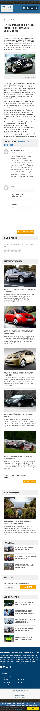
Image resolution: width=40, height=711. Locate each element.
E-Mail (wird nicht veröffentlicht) (17, 195)
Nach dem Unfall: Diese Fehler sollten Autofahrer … (25, 612)
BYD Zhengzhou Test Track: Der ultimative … (24, 566)
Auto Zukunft (13, 659)
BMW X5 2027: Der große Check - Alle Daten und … (24, 603)
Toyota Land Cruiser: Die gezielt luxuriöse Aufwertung (19, 290)
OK (33, 708)
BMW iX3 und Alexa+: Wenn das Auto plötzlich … (25, 621)
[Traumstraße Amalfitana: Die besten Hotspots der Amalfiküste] (20, 508)
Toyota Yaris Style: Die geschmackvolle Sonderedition (18, 332)
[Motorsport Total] (20, 696)
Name (13, 186)
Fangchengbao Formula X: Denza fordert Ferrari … (24, 638)
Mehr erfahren (19, 709)
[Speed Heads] (7, 8)
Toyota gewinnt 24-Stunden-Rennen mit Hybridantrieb (18, 457)
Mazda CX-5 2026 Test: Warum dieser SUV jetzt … (25, 557)
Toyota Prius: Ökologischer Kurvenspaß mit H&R (19, 415)
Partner (6, 679)
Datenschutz (7, 685)
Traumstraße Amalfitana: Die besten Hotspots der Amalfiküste (17, 522)
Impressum (23, 685)
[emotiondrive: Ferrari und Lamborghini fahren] (20, 691)
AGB (21, 682)
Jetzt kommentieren (26, 232)
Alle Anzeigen (30, 481)
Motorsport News (9, 657)
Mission (22, 677)
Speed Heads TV (8, 677)
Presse (22, 679)
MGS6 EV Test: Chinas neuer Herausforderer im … (24, 549)
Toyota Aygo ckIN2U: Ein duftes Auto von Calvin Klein (18, 374)
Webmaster (7, 682)
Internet (14, 204)
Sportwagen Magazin (26, 661)
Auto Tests (17, 657)
